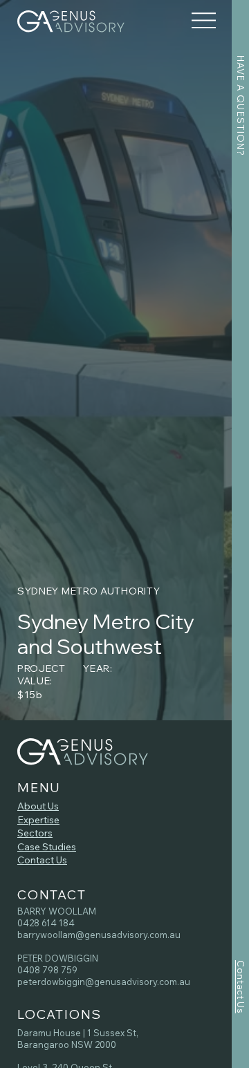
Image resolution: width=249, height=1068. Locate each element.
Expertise (38, 820)
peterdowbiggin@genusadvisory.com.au (103, 981)
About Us (38, 806)
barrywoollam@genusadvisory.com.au (99, 934)
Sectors (35, 833)
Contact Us (42, 860)
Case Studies (46, 847)
